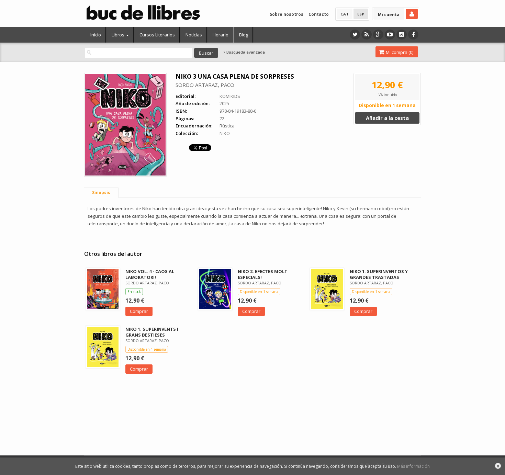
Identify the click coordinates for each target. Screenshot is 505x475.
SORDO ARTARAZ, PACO (205, 84)
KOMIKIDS (230, 96)
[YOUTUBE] (390, 34)
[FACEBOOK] (413, 34)
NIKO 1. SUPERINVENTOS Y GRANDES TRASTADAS (379, 274)
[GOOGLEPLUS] (378, 34)
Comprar (139, 311)
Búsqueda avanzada (245, 52)
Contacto (318, 14)
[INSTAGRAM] (401, 34)
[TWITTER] (355, 34)
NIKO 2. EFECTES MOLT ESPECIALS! (263, 274)
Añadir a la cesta (387, 117)
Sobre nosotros (286, 14)
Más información (413, 466)
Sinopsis (101, 192)
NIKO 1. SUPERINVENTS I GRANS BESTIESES (151, 332)
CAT (344, 13)
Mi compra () (399, 52)
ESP (360, 13)
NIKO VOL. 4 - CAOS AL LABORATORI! (149, 274)
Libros (118, 35)
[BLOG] (366, 34)
